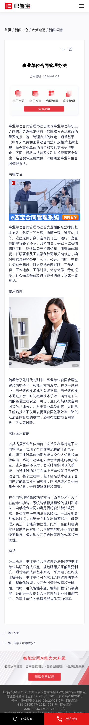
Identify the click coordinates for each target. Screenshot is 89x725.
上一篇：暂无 (11, 633)
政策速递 (38, 30)
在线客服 (26, 719)
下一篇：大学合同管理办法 (19, 643)
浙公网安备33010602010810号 (42, 700)
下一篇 (67, 49)
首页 (7, 30)
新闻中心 (21, 30)
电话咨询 (71, 719)
